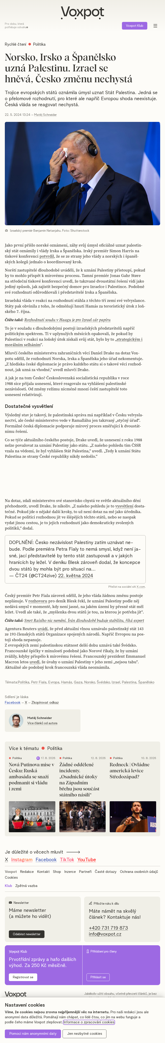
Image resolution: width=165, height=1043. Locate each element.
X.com (141, 586)
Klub (134, 25)
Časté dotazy (106, 872)
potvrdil (46, 256)
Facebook (13, 703)
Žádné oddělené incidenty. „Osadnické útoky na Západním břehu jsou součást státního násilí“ (79, 779)
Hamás (66, 682)
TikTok (67, 859)
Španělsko (146, 682)
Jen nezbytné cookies (84, 1034)
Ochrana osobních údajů (139, 872)
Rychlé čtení (15, 44)
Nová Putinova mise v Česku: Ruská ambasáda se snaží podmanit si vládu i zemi (31, 776)
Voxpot (11, 872)
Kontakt (43, 872)
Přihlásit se (98, 977)
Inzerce (70, 872)
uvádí (42, 629)
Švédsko (103, 682)
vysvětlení (124, 506)
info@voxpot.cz (105, 934)
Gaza (78, 682)
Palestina (129, 682)
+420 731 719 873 (108, 928)
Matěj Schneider (45, 114)
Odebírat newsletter (26, 934)
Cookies (11, 877)
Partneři (85, 872)
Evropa (53, 682)
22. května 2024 (75, 575)
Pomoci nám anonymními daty (33, 1034)
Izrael (116, 682)
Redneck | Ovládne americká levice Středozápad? (130, 770)
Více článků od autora (42, 723)
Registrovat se (23, 977)
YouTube (86, 859)
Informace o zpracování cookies (89, 1022)
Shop (57, 872)
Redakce (27, 872)
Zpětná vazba (26, 886)
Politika (23, 682)
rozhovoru (37, 601)
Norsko (89, 682)
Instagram (21, 859)
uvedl (34, 662)
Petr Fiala (38, 682)
